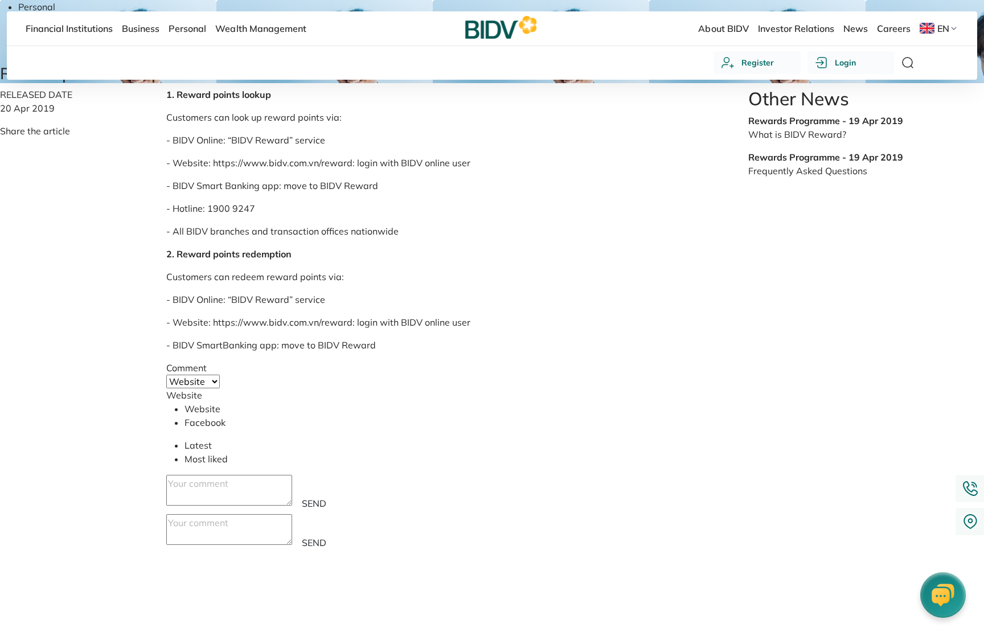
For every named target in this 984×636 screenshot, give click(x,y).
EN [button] (943, 28)
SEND (314, 503)
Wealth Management (260, 28)
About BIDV (723, 28)
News (855, 28)
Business (140, 28)
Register (757, 63)
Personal (36, 7)
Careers (894, 28)
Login (845, 63)
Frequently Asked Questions (807, 171)
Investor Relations (796, 28)
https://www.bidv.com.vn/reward (282, 163)
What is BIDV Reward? (797, 134)
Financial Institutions (69, 28)
